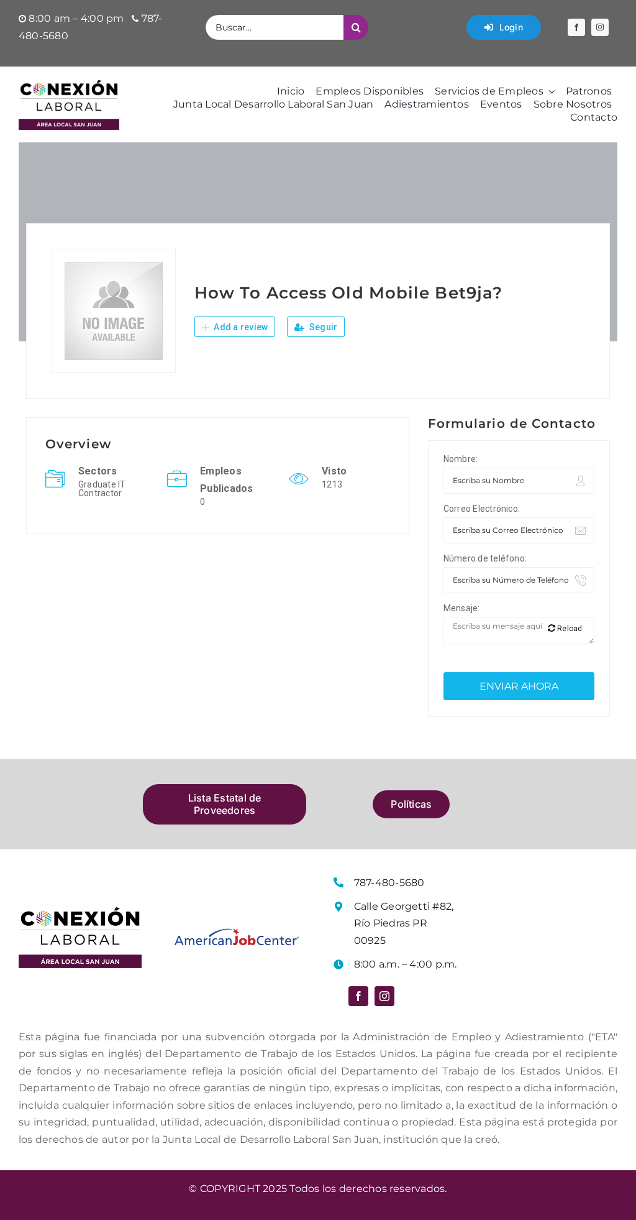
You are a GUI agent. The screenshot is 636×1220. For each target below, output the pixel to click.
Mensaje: (461, 608)
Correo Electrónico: (481, 509)
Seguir (322, 327)
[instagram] (600, 27)
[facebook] (576, 27)
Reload (569, 628)
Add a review (240, 327)
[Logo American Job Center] (237, 933)
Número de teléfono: (485, 558)
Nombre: (460, 459)
